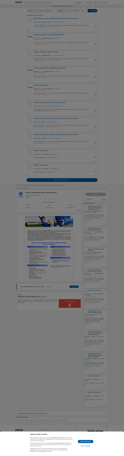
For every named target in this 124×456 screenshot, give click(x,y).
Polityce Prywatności (37, 446)
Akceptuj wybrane (85, 445)
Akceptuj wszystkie (85, 441)
